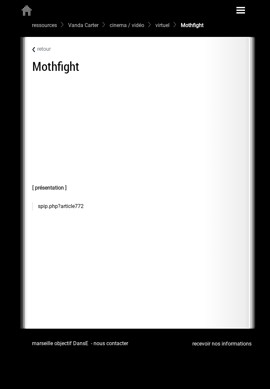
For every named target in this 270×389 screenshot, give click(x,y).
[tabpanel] (138, 206)
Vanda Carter (83, 25)
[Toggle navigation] (241, 10)
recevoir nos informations (222, 344)
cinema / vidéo (127, 25)
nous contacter (111, 343)
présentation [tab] (49, 188)
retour (44, 49)
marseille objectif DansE (60, 343)
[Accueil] (27, 10)
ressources (44, 25)
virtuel (162, 25)
